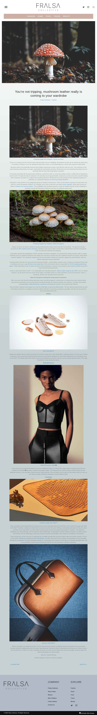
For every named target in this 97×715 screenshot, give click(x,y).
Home (40, 16)
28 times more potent (34, 264)
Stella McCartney (34, 284)
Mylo (46, 287)
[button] (6, 7)
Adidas (26, 284)
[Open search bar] (94, 7)
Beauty (66, 16)
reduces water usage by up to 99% (67, 270)
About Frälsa (52, 691)
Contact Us (51, 705)
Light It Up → (84, 664)
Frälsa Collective (45, 100)
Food (48, 16)
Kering (51, 284)
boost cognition (67, 184)
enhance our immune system (24, 186)
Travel (57, 16)
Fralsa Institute (52, 701)
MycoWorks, (41, 538)
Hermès (21, 538)
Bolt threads (59, 287)
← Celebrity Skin (14, 664)
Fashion (31, 16)
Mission (50, 695)
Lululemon (43, 284)
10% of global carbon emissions (28, 248)
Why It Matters (52, 698)
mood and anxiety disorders (59, 179)
